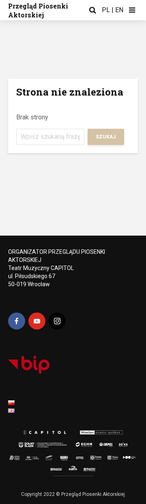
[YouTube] (36, 321)
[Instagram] (57, 321)
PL (106, 10)
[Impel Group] (102, 443)
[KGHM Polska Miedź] (82, 443)
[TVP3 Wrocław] (68, 456)
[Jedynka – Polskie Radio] (91, 456)
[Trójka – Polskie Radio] (107, 456)
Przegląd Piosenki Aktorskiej (38, 10)
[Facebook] (16, 321)
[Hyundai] (30, 456)
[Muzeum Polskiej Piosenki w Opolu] (15, 456)
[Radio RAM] (73, 468)
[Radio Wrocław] (52, 468)
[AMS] (79, 456)
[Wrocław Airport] (56, 456)
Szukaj (106, 137)
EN (119, 10)
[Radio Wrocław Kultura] (95, 468)
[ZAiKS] (124, 443)
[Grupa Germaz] (43, 456)
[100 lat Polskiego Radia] (126, 456)
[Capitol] (44, 432)
